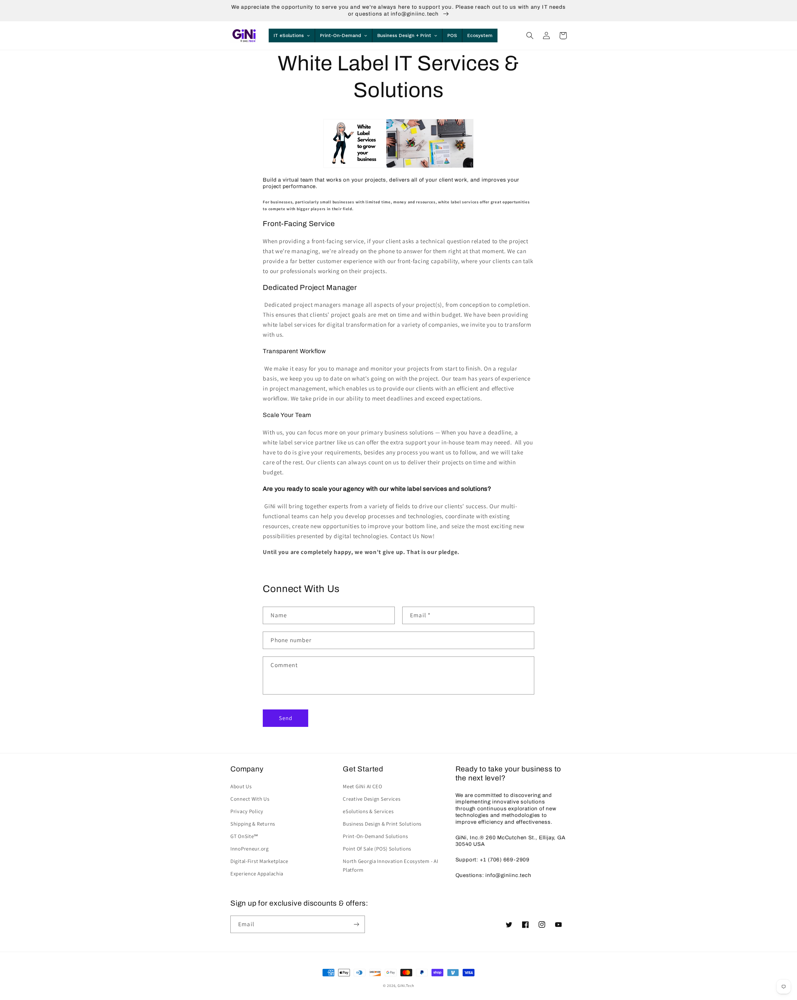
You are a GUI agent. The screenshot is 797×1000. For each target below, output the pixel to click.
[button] (530, 35)
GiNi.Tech (406, 985)
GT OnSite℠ (244, 836)
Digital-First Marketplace (259, 861)
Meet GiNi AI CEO (362, 786)
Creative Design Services (371, 798)
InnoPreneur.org (249, 848)
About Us (241, 786)
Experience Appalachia (256, 873)
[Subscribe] (356, 924)
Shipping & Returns (252, 823)
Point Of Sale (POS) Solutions (377, 848)
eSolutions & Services (368, 811)
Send (286, 718)
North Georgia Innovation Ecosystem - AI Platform (390, 865)
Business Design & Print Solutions (382, 823)
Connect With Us (250, 798)
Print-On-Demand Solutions (375, 836)
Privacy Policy (246, 811)
